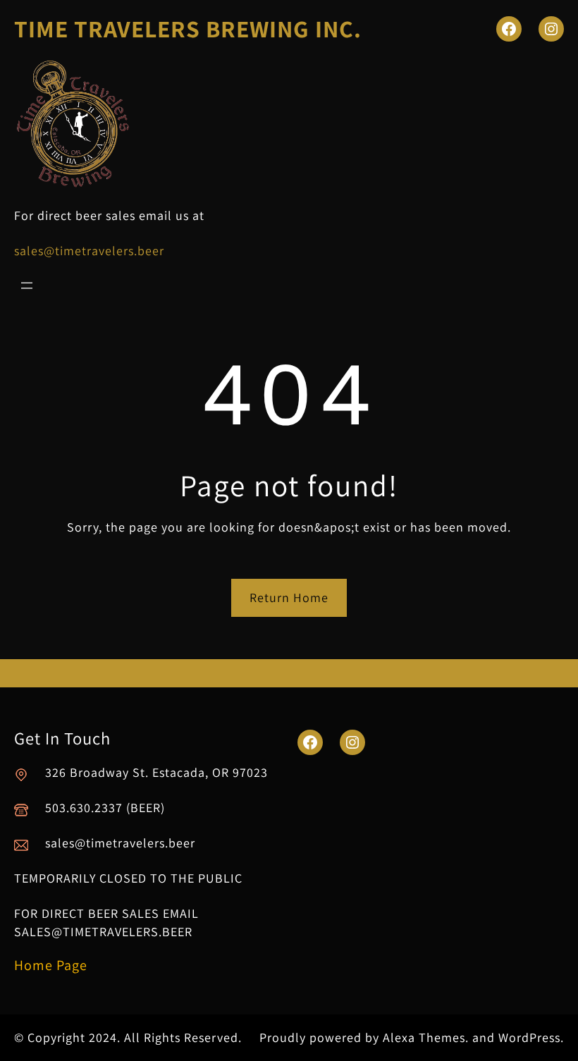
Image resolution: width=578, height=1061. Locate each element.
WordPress (529, 1037)
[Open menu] (26, 285)
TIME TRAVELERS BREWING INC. (188, 28)
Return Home (289, 597)
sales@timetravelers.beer (89, 251)
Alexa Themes (424, 1037)
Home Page (50, 965)
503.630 (68, 807)
